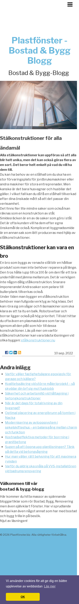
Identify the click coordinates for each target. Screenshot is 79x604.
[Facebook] (6, 352)
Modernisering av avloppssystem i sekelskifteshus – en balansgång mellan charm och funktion (41, 427)
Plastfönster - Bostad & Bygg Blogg (39, 50)
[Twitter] (11, 352)
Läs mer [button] (50, 586)
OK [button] (23, 596)
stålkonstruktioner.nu (38, 340)
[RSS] (19, 352)
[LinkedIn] (15, 352)
